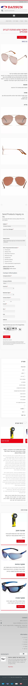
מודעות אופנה (8, 21)
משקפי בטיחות (22, 379)
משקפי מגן (23, 382)
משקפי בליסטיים (22, 385)
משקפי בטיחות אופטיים (21, 387)
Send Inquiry (21, 37)
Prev (26, 422)
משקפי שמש (18, 498)
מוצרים (23, 373)
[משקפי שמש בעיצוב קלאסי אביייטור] (14, 57)
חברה (26, 639)
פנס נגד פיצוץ (5, 441)
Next (24, 422)
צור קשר (23, 415)
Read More (20, 541)
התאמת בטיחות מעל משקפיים (19, 390)
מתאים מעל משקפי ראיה (20, 402)
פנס (24, 500)
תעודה (25, 646)
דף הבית (23, 366)
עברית (25, 1)
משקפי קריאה (22, 399)
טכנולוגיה (23, 408)
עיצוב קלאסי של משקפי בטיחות (16, 657)
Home (26, 21)
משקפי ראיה (15, 21)
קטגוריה (21, 21)
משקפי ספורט (22, 396)
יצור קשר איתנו (13, 500)
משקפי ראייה (19, 497)
